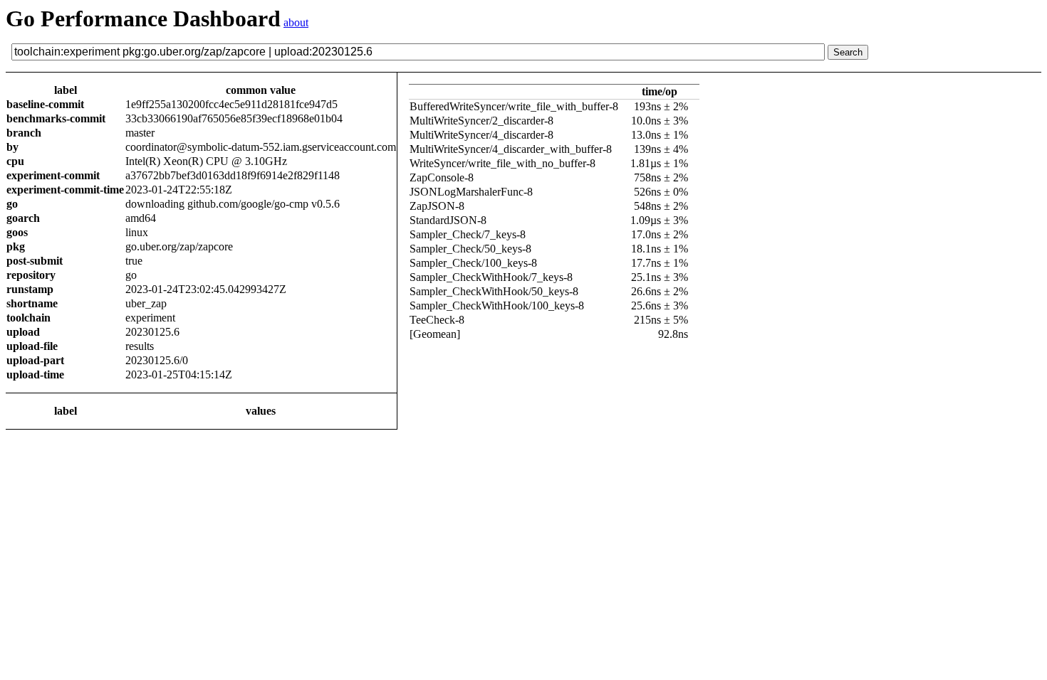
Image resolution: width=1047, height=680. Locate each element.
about (295, 22)
